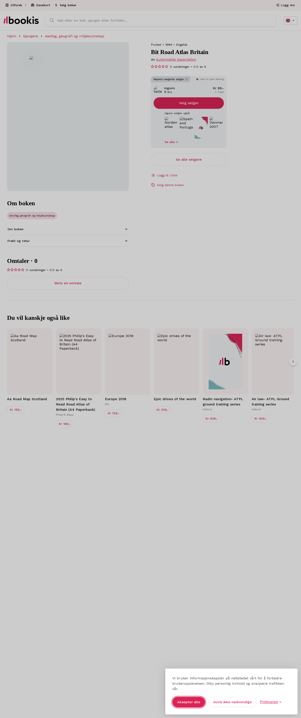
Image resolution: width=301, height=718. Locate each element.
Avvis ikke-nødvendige (232, 702)
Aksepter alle (188, 702)
